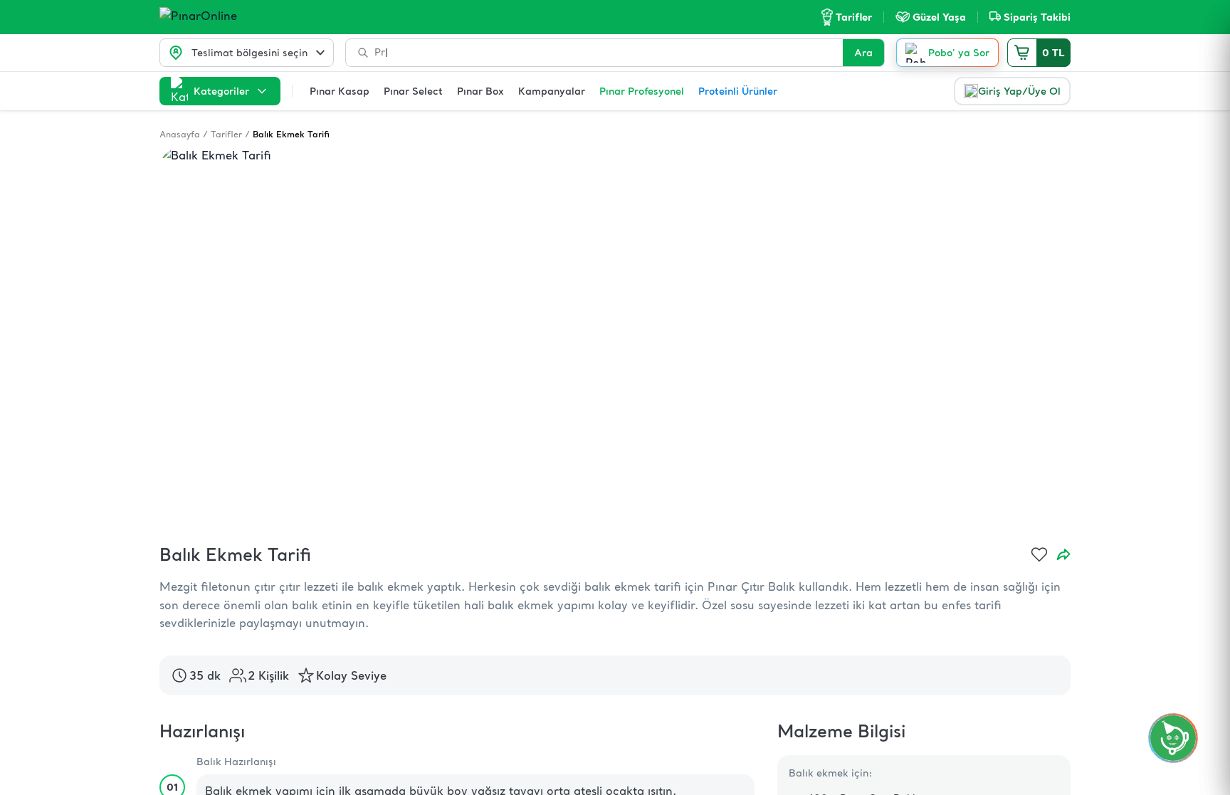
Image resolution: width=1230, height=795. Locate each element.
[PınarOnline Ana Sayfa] (225, 17)
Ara (863, 52)
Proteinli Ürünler (737, 91)
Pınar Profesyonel (641, 91)
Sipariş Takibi (1037, 17)
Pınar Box (480, 91)
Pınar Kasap (339, 91)
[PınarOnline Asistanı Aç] (1173, 738)
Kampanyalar (551, 91)
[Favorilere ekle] (1039, 554)
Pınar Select (413, 91)
